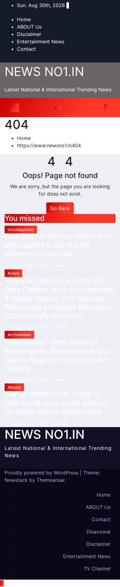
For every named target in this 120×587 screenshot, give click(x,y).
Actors (13, 273)
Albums (14, 387)
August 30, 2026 (30, 265)
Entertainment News (40, 41)
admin (61, 265)
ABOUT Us (29, 27)
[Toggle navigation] (58, 107)
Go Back (60, 208)
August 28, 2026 (30, 379)
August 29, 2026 (30, 327)
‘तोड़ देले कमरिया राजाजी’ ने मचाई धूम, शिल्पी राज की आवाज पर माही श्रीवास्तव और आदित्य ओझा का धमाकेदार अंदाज (56, 403)
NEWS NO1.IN (44, 71)
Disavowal (98, 532)
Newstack (16, 480)
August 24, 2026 (30, 423)
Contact (26, 49)
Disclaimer (29, 34)
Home (24, 19)
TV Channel (97, 568)
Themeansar (51, 480)
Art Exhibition (19, 334)
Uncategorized (21, 229)
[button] (97, 108)
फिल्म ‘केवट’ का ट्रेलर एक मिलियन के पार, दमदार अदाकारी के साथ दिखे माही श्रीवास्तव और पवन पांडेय (60, 245)
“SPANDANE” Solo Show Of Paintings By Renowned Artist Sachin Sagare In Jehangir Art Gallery (57, 355)
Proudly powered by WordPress (42, 473)
